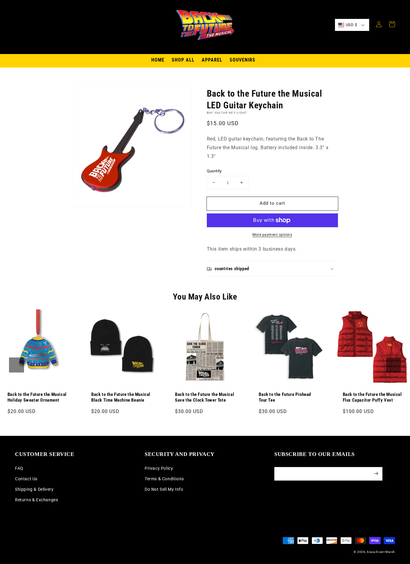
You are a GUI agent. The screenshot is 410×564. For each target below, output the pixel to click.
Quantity (214, 171)
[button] (16, 364)
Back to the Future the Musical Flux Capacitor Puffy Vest (372, 397)
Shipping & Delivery (34, 489)
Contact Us (26, 478)
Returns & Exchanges (36, 499)
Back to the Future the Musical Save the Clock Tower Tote (204, 397)
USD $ (351, 25)
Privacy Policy (159, 468)
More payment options (272, 235)
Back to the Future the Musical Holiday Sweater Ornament (37, 397)
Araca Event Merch (381, 551)
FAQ (19, 468)
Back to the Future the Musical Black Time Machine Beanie (120, 397)
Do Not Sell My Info (164, 489)
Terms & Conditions (164, 478)
